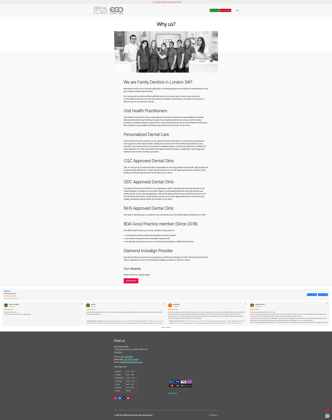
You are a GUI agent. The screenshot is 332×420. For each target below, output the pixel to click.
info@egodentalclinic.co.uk (131, 362)
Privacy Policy (173, 393)
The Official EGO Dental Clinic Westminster (136, 415)
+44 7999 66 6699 (131, 359)
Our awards (131, 281)
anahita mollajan (14, 304)
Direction (118, 352)
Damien (93, 304)
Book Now (214, 10)
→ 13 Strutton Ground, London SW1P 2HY (166, 2)
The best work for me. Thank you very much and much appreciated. (17, 313)
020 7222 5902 (225, 10)
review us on (322, 294)
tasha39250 (176, 304)
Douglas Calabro (260, 304)
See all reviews (312, 294)
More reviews (166, 327)
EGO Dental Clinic (10, 293)
